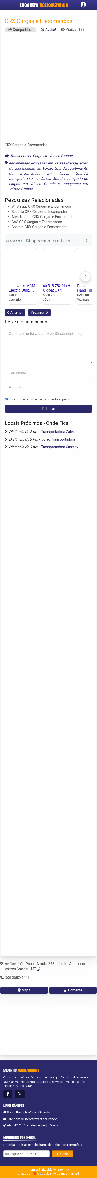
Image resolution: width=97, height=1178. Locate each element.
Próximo (38, 312)
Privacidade (48, 1169)
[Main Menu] (4, 4)
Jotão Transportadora (58, 439)
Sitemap (63, 1169)
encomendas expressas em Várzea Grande (43, 163)
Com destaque (34, 1125)
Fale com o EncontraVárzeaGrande (32, 1119)
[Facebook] (7, 1094)
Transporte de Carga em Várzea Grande (41, 156)
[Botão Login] (83, 5)
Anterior (16, 312)
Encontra (44, 5)
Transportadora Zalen (58, 432)
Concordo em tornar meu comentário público (40, 399)
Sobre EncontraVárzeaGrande (28, 1112)
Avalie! (50, 30)
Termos (34, 1169)
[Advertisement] (48, 89)
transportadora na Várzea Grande (36, 178)
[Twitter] (20, 1094)
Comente (75, 990)
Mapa (25, 990)
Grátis (54, 1125)
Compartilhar (22, 30)
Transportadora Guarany (59, 447)
